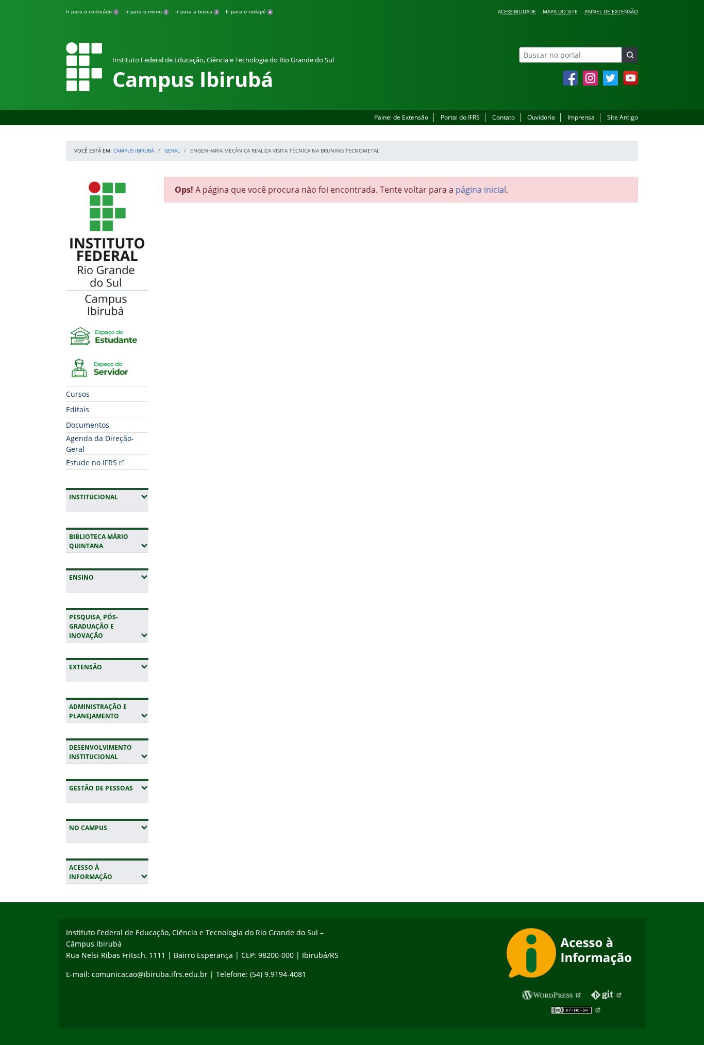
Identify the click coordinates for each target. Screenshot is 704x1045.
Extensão (108, 666)
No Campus (108, 827)
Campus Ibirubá (133, 150)
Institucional (108, 496)
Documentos (87, 425)
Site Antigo (622, 117)
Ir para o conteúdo (91, 11)
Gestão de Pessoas (108, 788)
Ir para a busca (196, 11)
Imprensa (581, 117)
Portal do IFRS (460, 117)
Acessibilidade (517, 11)
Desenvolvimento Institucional (108, 752)
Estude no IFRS (91, 462)
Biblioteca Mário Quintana (108, 541)
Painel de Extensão (611, 11)
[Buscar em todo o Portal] (630, 55)
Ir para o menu (146, 11)
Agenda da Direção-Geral (100, 443)
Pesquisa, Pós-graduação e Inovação (108, 626)
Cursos (78, 394)
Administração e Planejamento (108, 711)
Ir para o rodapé (248, 11)
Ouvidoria (541, 117)
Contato (503, 117)
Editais (77, 409)
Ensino (108, 577)
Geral (172, 150)
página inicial (481, 189)
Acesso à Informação (108, 872)
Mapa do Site (560, 11)
